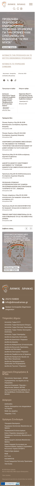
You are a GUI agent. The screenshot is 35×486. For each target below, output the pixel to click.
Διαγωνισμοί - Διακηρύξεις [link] (9, 47)
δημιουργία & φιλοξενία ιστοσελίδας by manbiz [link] (17, 479)
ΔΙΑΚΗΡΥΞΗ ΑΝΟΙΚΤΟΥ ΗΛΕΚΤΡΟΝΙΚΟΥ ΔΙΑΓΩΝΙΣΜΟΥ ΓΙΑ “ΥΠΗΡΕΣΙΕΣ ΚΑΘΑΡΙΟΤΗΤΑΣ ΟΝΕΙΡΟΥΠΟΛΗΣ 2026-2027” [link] (17, 165)
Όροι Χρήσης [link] (6, 475)
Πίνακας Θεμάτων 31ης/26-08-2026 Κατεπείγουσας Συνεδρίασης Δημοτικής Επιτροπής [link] (14, 124)
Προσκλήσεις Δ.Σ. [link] (23, 101)
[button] (26, 228)
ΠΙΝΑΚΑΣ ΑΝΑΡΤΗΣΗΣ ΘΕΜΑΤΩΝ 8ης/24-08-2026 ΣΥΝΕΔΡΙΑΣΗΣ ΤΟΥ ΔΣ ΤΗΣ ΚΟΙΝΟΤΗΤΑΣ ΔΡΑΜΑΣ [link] (17, 216)
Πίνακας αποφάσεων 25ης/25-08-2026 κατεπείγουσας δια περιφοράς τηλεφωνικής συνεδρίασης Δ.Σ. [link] (16, 197)
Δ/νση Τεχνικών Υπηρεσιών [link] (11, 267)
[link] (13, 4)
